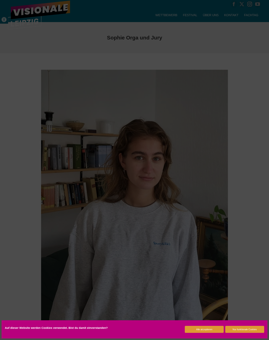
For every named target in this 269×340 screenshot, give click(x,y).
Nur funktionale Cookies (245, 329)
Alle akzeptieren (204, 329)
